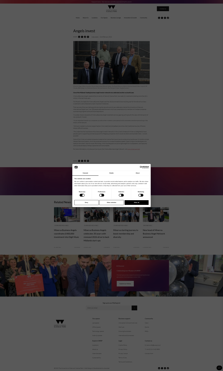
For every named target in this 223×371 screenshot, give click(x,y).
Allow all (136, 202)
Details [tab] (111, 173)
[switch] (101, 195)
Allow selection (111, 202)
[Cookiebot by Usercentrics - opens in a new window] (141, 167)
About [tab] (138, 173)
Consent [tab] (85, 173)
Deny (86, 202)
